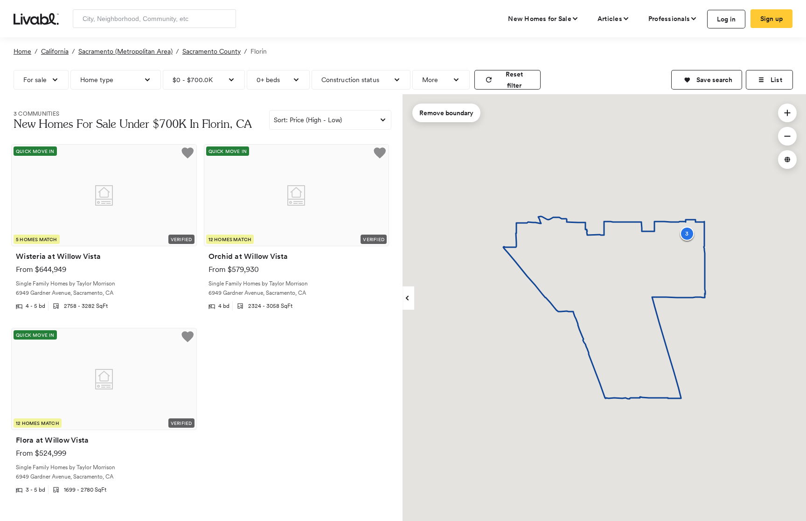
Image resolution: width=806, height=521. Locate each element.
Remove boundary (446, 113)
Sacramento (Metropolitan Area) (125, 51)
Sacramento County (211, 51)
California (55, 51)
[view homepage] (36, 18)
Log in (726, 19)
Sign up (771, 18)
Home (22, 51)
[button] (707, 79)
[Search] (225, 18)
